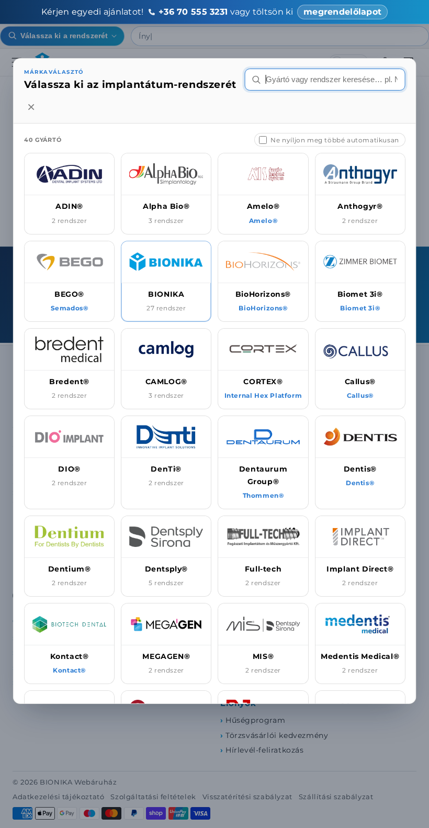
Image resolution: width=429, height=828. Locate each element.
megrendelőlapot (342, 12)
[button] (69, 193)
